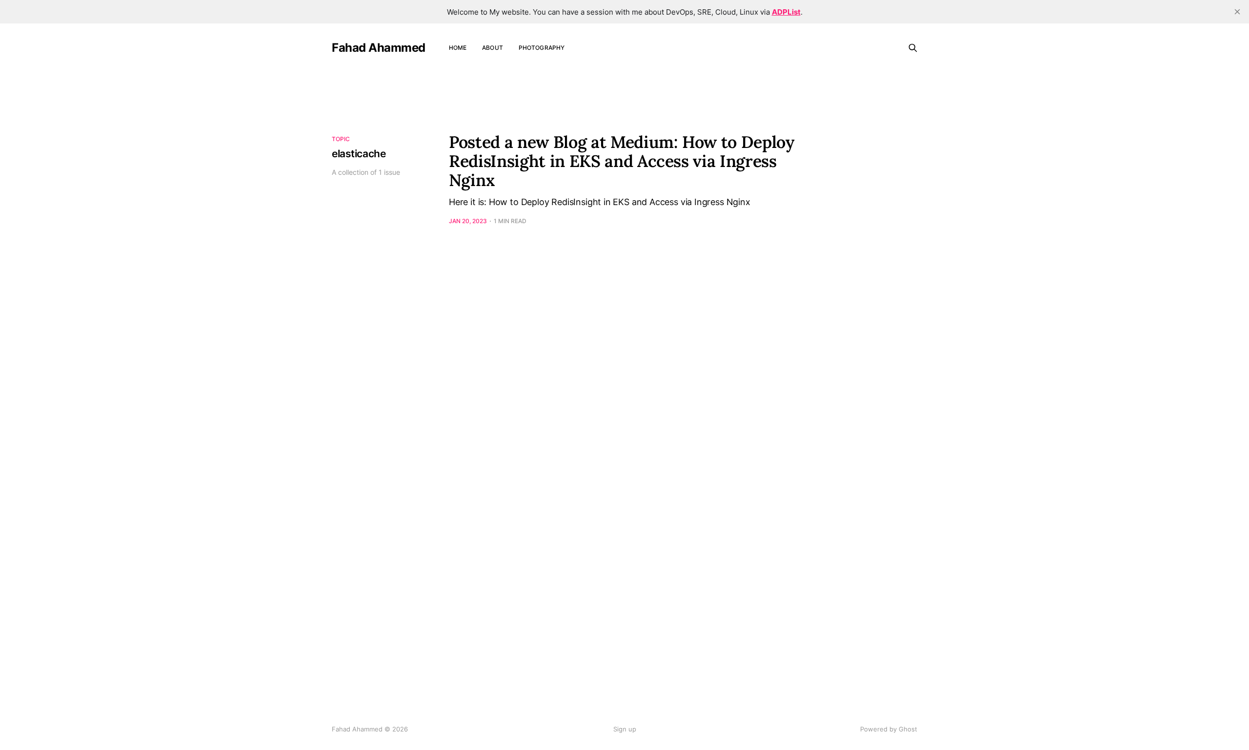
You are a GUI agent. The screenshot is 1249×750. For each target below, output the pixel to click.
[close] (1237, 12)
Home (457, 47)
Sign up (624, 729)
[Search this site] (913, 48)
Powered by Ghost (888, 729)
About (492, 47)
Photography (541, 47)
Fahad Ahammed (378, 48)
